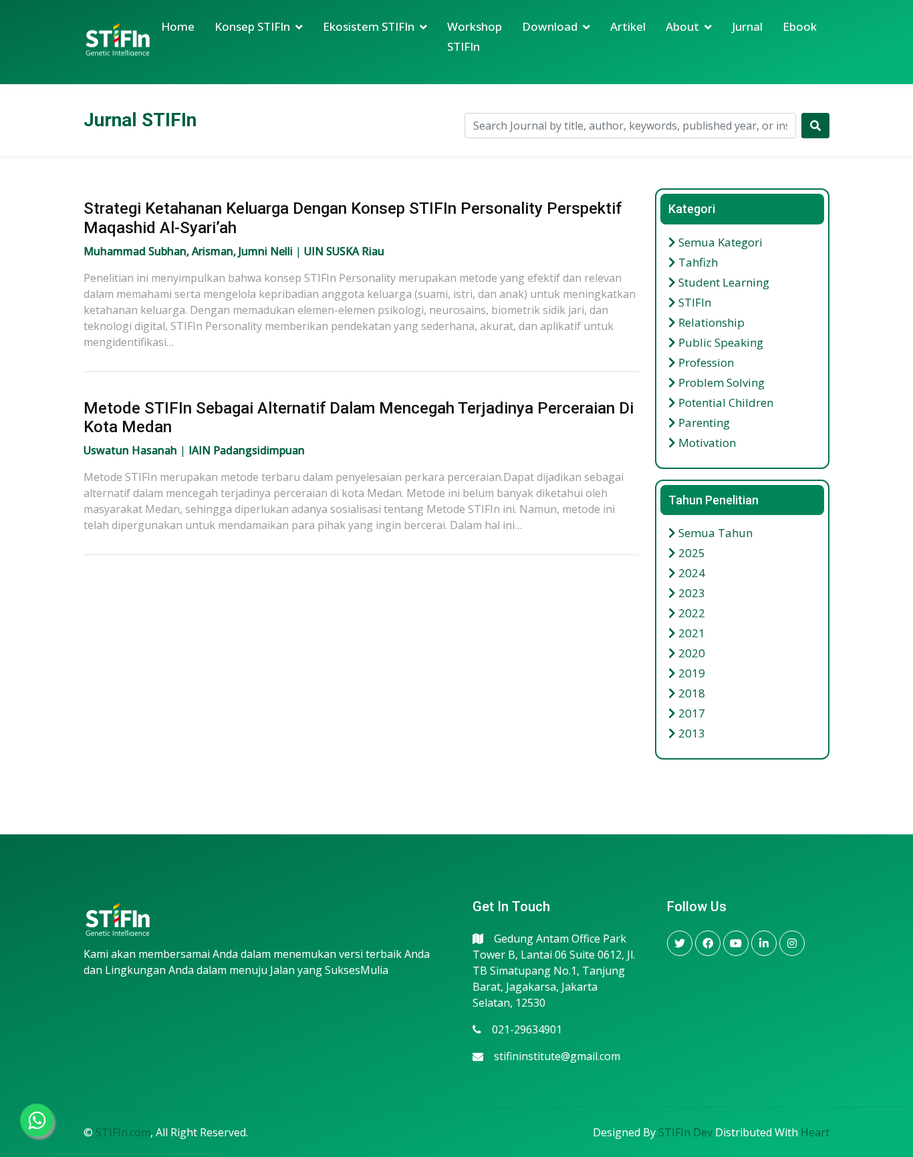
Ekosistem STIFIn (368, 26)
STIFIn (693, 302)
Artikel (628, 26)
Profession (705, 362)
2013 (690, 733)
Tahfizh (697, 262)
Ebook (800, 26)
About (682, 26)
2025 (690, 552)
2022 (690, 613)
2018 (690, 693)
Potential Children (724, 402)
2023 (690, 593)
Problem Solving (720, 382)
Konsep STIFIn (252, 26)
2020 (690, 653)
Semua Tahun (714, 532)
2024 (690, 573)
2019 (690, 673)
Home (177, 26)
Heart (815, 1132)
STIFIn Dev (685, 1132)
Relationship (710, 322)
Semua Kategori (719, 242)
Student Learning (722, 282)
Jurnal (747, 26)
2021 (690, 633)
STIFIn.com (123, 1132)
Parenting (703, 422)
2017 (690, 713)
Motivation (706, 442)
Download (549, 26)
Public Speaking (719, 342)
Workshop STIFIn (474, 36)
